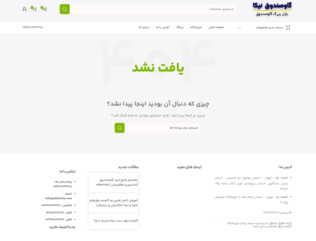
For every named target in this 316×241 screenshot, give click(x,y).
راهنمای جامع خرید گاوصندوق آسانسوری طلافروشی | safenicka (117, 182)
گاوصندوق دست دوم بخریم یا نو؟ (116, 220)
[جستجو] (65, 9)
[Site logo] (272, 9)
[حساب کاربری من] (24, 9)
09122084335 (32, 27)
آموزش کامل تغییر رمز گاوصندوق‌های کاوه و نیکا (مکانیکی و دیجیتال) (113, 203)
